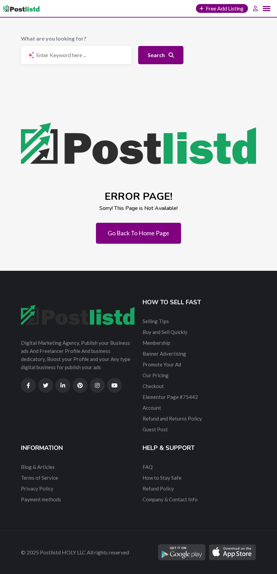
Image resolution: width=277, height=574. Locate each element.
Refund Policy (158, 488)
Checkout (153, 386)
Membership (156, 343)
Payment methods (41, 499)
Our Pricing (156, 375)
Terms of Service (39, 478)
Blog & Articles (38, 467)
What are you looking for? (53, 38)
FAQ (148, 467)
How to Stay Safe (162, 478)
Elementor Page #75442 (170, 397)
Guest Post (155, 429)
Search (157, 55)
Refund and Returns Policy (172, 418)
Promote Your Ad (162, 364)
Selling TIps (156, 321)
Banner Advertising (164, 354)
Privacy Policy (37, 488)
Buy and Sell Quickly (165, 332)
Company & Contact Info (170, 499)
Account (152, 408)
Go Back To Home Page (138, 233)
